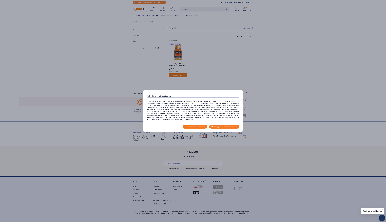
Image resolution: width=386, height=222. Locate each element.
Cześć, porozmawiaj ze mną (372, 211)
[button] (382, 218)
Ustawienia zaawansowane (195, 127)
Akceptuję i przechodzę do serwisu (224, 127)
